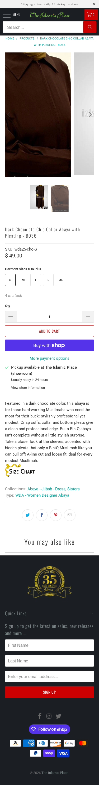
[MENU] (3, 14)
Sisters (73, 489)
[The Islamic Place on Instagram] (49, 716)
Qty (7, 306)
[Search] (89, 27)
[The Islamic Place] (49, 15)
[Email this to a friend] (70, 515)
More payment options (49, 358)
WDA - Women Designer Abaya (42, 495)
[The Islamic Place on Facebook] (40, 716)
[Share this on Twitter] (28, 515)
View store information (28, 388)
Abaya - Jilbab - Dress (46, 489)
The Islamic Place (54, 773)
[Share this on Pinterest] (56, 515)
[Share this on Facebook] (42, 515)
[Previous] (9, 114)
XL (61, 280)
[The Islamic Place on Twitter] (58, 716)
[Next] (90, 114)
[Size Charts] (20, 475)
